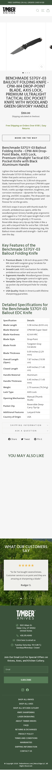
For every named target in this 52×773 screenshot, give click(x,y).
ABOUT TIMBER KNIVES (26, 721)
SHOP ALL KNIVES (26, 699)
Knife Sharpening (26, 712)
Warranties (26, 742)
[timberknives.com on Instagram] (22, 689)
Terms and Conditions (26, 738)
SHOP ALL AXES (26, 703)
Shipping (16, 116)
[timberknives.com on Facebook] (27, 689)
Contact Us (26, 751)
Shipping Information (26, 746)
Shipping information (26, 425)
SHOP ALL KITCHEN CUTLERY (26, 708)
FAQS (26, 725)
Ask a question (26, 431)
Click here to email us (26, 640)
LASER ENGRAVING (26, 716)
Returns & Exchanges (26, 729)
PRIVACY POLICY (26, 734)
